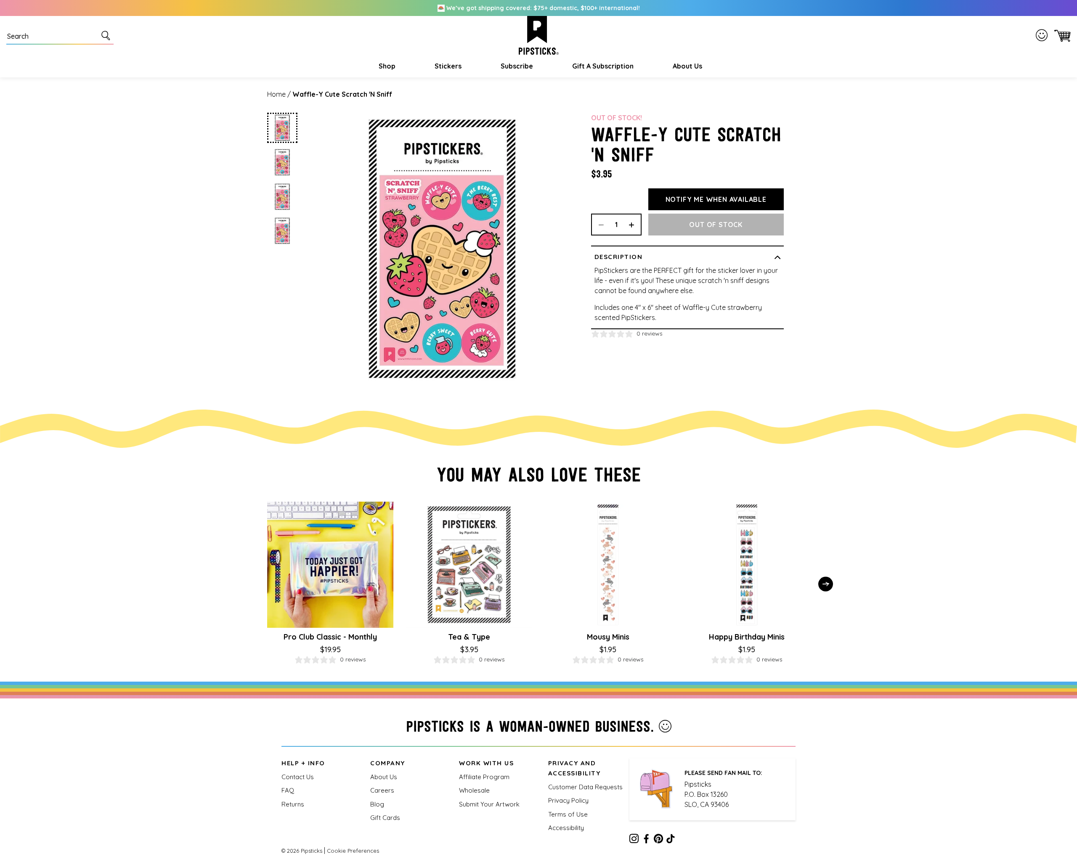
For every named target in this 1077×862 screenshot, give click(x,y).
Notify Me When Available (716, 199)
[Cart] (1061, 35)
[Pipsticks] (539, 35)
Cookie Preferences (353, 850)
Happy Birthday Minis (747, 637)
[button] (386, 66)
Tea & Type (469, 637)
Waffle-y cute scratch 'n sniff (342, 94)
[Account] (1043, 35)
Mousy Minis (608, 637)
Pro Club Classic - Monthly (330, 637)
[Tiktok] (670, 840)
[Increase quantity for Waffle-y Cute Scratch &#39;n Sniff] (634, 224)
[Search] (107, 35)
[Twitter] (658, 840)
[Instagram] (634, 840)
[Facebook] (646, 840)
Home (276, 94)
